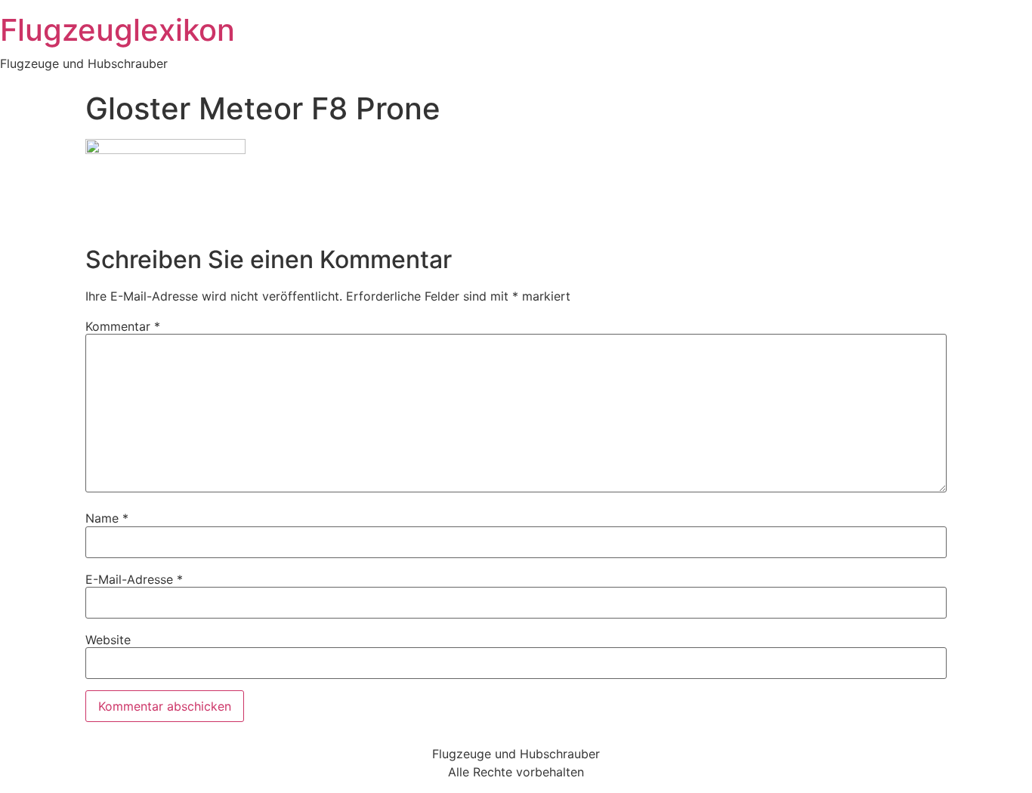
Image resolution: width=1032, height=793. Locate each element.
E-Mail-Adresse (134, 579)
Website (108, 640)
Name (106, 518)
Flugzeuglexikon (117, 29)
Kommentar (122, 326)
